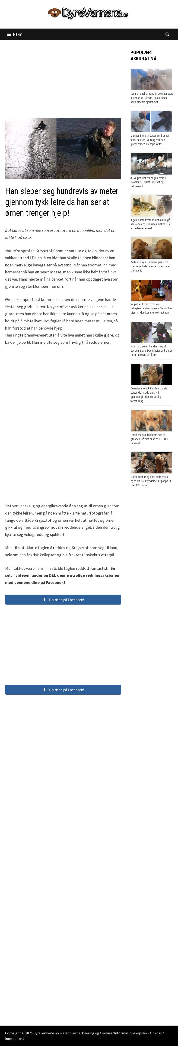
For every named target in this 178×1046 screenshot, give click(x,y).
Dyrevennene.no (46, 1033)
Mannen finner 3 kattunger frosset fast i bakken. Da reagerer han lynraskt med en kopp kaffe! (149, 140)
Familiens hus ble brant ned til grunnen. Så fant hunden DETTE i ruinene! (149, 439)
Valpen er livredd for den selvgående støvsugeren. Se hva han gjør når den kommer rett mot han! (151, 308)
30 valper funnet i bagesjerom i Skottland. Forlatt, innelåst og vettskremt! (148, 182)
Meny (17, 34)
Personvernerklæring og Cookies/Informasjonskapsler (103, 1033)
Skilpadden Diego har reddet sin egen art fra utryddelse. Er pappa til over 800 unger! (150, 481)
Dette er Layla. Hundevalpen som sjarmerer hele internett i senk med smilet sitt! (150, 266)
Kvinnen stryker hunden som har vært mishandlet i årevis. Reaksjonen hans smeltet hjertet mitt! (151, 98)
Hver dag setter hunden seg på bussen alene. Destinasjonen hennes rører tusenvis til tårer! (151, 350)
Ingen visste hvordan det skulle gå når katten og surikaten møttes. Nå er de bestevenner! (150, 224)
